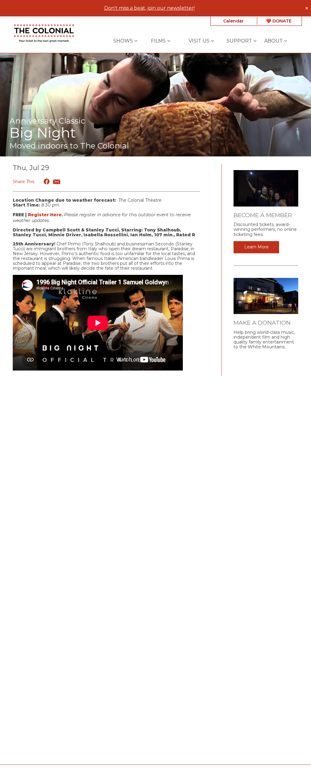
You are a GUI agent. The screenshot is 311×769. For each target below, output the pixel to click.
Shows (123, 40)
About (274, 40)
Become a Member (263, 215)
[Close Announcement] (306, 8)
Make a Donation (262, 322)
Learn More (256, 247)
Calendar (233, 21)
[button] (47, 181)
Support (240, 40)
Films (159, 40)
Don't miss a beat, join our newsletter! (149, 8)
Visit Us (200, 40)
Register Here (45, 214)
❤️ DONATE (279, 21)
